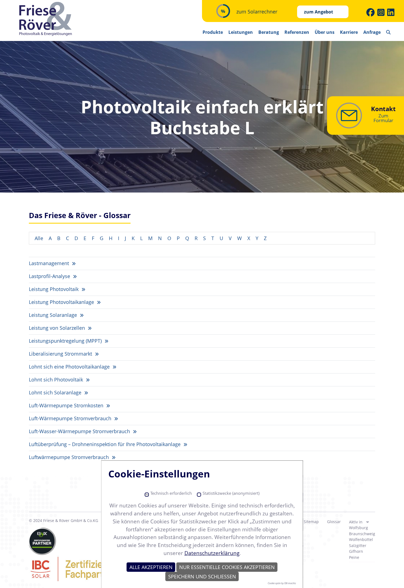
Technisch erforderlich (171, 493)
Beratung (268, 32)
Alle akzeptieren (151, 567)
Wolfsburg (358, 527)
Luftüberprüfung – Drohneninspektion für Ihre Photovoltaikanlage (105, 444)
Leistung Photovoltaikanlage (62, 302)
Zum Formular (383, 118)
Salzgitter (357, 545)
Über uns (324, 32)
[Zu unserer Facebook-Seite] (370, 12)
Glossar (334, 521)
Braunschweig (362, 533)
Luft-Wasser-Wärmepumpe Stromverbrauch (80, 431)
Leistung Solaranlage (53, 315)
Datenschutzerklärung (211, 553)
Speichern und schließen (202, 576)
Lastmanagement (49, 263)
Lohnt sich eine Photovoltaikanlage (70, 366)
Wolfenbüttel (361, 539)
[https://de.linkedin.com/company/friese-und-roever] (390, 12)
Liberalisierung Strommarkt (61, 353)
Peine (354, 557)
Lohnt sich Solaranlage (56, 392)
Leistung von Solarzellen (57, 328)
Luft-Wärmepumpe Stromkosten (67, 405)
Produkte (213, 32)
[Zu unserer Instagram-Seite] (380, 12)
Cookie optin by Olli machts (282, 583)
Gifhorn (356, 551)
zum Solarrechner (256, 11)
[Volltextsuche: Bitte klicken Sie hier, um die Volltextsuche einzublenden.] (388, 30)
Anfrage (372, 32)
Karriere (349, 32)
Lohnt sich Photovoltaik (56, 379)
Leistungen (240, 32)
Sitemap (311, 521)
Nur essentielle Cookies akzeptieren (227, 567)
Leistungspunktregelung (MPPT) (66, 340)
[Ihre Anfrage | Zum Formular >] (349, 115)
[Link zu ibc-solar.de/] (86, 568)
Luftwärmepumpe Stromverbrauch (69, 457)
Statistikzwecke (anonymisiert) (231, 493)
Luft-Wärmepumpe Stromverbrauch (71, 418)
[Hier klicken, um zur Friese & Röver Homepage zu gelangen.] (46, 19)
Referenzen (296, 32)
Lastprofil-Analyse (50, 276)
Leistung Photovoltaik (54, 289)
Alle (39, 238)
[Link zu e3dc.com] (42, 541)
